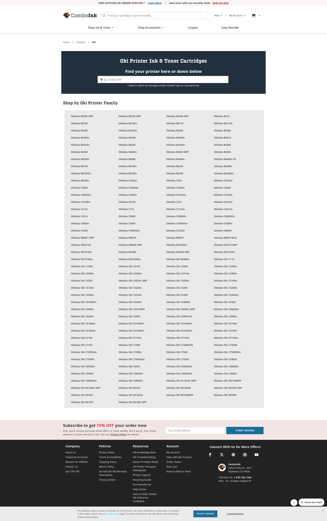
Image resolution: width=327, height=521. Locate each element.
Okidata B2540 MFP (177, 116)
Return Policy (106, 466)
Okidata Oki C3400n (225, 273)
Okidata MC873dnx (130, 259)
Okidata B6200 (174, 166)
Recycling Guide (142, 479)
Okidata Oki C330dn (130, 273)
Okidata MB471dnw (225, 237)
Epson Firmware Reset (145, 461)
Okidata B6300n (80, 180)
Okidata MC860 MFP (178, 252)
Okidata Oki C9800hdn (84, 380)
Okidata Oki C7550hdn (132, 359)
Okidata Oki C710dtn (226, 337)
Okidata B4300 (222, 130)
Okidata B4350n (175, 144)
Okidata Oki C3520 (81, 280)
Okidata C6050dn (81, 194)
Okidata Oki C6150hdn (179, 330)
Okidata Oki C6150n (225, 330)
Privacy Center (107, 479)
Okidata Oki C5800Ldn (179, 316)
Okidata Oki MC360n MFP (85, 387)
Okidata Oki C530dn (82, 294)
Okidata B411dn (223, 123)
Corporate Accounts (76, 457)
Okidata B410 (221, 116)
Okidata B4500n (128, 152)
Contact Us (71, 466)
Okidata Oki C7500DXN (227, 352)
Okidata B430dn (175, 137)
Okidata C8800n (80, 223)
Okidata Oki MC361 (130, 387)
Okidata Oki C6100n (225, 323)
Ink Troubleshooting (144, 457)
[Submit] (104, 15)
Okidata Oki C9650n (225, 373)
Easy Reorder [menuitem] (230, 27)
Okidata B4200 (79, 130)
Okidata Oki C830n (129, 366)
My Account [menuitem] (235, 15)
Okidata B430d (127, 137)
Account (172, 446)
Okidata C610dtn (80, 202)
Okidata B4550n (80, 159)
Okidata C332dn (128, 180)
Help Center (139, 489)
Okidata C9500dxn (129, 230)
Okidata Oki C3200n (225, 266)
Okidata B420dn (128, 130)
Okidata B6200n (223, 166)
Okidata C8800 (127, 216)
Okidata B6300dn (224, 173)
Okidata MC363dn (176, 244)
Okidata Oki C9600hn (226, 366)
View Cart (171, 466)
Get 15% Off (72, 471)
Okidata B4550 (222, 152)
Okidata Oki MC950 (82, 402)
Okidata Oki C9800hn (131, 380)
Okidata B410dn (128, 123)
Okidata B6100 (79, 166)
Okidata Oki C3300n (82, 273)
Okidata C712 (126, 209)
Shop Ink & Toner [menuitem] (99, 27)
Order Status (173, 461)
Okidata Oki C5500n (82, 309)
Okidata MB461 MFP (82, 237)
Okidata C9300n (223, 223)
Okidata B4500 (79, 152)
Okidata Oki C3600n (177, 280)
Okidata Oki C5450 (225, 302)
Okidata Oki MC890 (225, 395)
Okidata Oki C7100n (130, 337)
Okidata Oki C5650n (82, 316)
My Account (173, 452)
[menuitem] (256, 16)
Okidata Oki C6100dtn (131, 323)
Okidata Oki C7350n (130, 352)
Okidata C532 (174, 180)
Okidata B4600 (127, 159)
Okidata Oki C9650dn (131, 373)
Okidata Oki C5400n (130, 302)
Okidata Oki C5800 (129, 316)
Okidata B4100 (79, 123)
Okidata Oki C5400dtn (84, 302)
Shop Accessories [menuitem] (149, 27)
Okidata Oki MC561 (82, 395)
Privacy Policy (118, 434)
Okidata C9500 (79, 230)
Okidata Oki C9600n (82, 373)
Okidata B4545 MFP (177, 152)
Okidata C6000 (79, 187)
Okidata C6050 (222, 187)
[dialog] (163, 514)
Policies (105, 446)
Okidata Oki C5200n (130, 287)
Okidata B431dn (80, 144)
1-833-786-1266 (242, 477)
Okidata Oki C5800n (225, 316)
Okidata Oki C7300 (129, 345)
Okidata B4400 (222, 144)
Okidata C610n (127, 202)
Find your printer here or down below (163, 71)
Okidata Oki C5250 (177, 287)
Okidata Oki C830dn (225, 359)
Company (72, 446)
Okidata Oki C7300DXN (179, 345)
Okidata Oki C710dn (178, 337)
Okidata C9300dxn (177, 223)
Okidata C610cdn (176, 194)
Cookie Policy (112, 513)
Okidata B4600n (175, 159)
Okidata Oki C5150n (82, 287)
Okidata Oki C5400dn (226, 294)
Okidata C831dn (223, 209)
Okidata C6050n (128, 194)
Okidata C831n (79, 216)
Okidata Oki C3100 (129, 266)
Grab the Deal (221, 3)
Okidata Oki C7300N (225, 345)
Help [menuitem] (216, 15)
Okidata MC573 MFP (225, 244)
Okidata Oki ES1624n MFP (181, 380)
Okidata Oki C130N (82, 266)
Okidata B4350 (127, 144)
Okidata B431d (222, 137)
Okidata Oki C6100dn (83, 323)
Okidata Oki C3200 (177, 266)
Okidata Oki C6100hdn (179, 323)
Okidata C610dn (223, 194)
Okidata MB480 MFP (130, 244)
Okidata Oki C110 (224, 259)
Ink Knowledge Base (144, 452)
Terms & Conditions (110, 457)
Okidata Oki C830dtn (83, 366)
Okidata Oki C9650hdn (179, 373)
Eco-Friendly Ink (142, 484)
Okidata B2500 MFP (82, 116)
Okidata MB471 (175, 237)
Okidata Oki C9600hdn (179, 366)
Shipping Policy (107, 461)
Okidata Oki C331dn (178, 273)
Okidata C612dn (223, 202)
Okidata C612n (79, 209)
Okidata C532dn (223, 180)
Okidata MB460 (223, 230)
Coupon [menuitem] (193, 27)
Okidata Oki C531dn (130, 294)
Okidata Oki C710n (82, 345)
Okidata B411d (174, 123)
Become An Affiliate (76, 461)
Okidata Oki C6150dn (83, 330)
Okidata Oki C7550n (177, 359)
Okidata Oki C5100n (225, 280)
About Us (70, 452)
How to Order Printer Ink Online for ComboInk (145, 497)
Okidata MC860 (127, 252)
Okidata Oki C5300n (225, 287)
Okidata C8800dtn (224, 216)
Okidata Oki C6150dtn (131, 330)
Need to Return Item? (178, 471)
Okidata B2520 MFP (130, 116)
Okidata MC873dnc (82, 259)
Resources (141, 446)
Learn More (154, 3)
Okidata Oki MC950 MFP (133, 402)
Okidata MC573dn (81, 252)
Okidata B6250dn (81, 173)
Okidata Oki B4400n (177, 259)
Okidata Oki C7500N (82, 359)
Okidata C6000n (175, 187)
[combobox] (154, 15)
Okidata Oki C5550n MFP (180, 309)
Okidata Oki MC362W (178, 387)
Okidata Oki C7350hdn (84, 352)
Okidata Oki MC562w (131, 395)
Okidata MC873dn (224, 252)
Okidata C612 (174, 202)
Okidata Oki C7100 (81, 337)
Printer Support (142, 475)
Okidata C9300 (127, 223)
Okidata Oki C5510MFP (132, 309)
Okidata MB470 (127, 237)
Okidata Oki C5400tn (178, 302)
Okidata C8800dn (176, 216)
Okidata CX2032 (175, 230)
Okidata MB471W (81, 244)
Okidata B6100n (128, 166)
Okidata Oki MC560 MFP (228, 387)
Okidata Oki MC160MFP (227, 380)
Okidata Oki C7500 (177, 352)
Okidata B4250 (174, 130)
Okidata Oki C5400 (177, 294)
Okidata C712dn (175, 209)
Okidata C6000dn (128, 187)
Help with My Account (178, 457)
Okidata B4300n (80, 137)
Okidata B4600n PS (225, 159)
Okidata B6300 (174, 173)
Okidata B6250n (128, 173)
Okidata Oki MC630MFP (180, 395)
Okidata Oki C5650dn (226, 309)
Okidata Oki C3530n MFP (133, 280)
